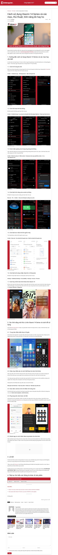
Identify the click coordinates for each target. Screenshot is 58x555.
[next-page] (10, 532)
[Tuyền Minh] (11, 510)
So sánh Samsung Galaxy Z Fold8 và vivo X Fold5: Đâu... (29, 526)
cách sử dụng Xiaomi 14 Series (27, 51)
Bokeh (20, 400)
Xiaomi (22, 502)
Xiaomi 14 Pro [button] (16, 481)
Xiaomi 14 (25, 502)
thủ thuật (47, 69)
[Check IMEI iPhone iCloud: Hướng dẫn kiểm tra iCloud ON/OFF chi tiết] (20, 521)
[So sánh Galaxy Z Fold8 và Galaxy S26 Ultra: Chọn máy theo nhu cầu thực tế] (47, 521)
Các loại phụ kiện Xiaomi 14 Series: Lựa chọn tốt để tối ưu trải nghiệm (22, 491)
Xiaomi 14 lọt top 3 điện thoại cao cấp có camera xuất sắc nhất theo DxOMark (24, 489)
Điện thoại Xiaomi (17, 502)
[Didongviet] (7, 3)
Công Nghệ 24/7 (29, 3)
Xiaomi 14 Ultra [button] (24, 481)
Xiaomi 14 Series (31, 502)
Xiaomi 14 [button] (10, 481)
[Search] (56, 3)
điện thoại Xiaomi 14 (15, 327)
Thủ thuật (13, 10)
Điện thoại (12, 502)
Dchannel (16, 464)
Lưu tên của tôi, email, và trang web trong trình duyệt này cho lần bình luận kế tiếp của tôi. (25, 550)
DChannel (9, 10)
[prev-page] (8, 532)
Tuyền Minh (17, 507)
